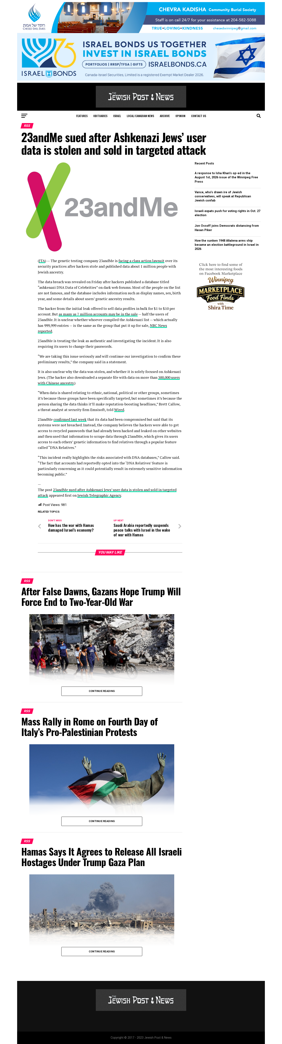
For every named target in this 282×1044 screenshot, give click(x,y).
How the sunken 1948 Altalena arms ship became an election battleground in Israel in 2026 (227, 245)
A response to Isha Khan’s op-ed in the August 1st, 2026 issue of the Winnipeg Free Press (226, 177)
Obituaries (100, 116)
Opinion (180, 116)
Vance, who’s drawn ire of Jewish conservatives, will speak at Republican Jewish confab (223, 196)
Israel (117, 116)
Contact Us (198, 116)
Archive (165, 116)
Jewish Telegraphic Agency (99, 495)
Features (82, 116)
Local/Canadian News (140, 116)
